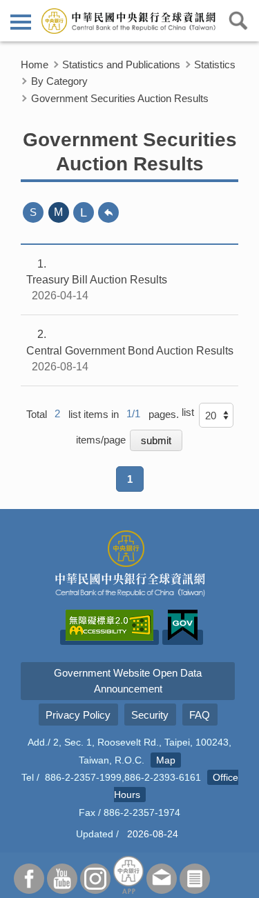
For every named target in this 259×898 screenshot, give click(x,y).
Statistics (215, 64)
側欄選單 (20, 20)
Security (150, 715)
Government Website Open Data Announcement (128, 681)
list (188, 412)
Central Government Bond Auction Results (129, 350)
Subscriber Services (195, 879)
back (108, 212)
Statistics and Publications (121, 64)
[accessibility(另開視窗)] (109, 637)
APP (128, 875)
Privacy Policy (78, 715)
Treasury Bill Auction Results (96, 279)
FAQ (199, 715)
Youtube (62, 879)
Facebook (29, 879)
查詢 (238, 20)
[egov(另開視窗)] (182, 637)
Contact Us (161, 879)
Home (34, 64)
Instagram (95, 879)
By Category (59, 81)
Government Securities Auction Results (120, 98)
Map (165, 760)
